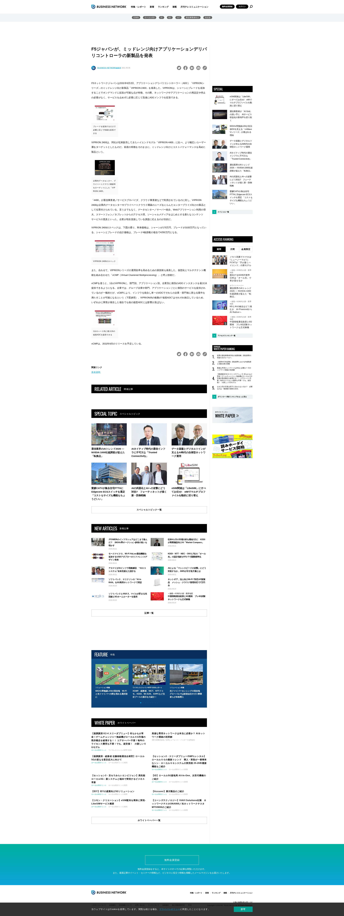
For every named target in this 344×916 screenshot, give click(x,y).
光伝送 (208, 18)
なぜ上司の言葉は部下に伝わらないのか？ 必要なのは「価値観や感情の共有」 (234, 388)
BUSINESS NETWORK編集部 (109, 68)
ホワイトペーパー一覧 (149, 820)
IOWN (136, 18)
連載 (174, 7)
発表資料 (96, 372)
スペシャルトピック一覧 (149, 510)
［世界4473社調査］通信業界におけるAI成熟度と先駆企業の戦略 (234, 363)
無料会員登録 (227, 7)
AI (162, 18)
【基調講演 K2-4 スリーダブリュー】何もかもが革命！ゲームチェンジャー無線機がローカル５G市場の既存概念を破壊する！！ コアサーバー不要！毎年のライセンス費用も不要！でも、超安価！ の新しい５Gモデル (234, 378)
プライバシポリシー (169, 909)
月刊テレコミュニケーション (194, 7)
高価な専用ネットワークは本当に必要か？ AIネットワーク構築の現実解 (234, 369)
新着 (152, 7)
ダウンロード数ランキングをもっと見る (232, 397)
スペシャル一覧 (223, 212)
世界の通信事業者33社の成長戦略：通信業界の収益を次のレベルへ (234, 357)
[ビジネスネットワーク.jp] (108, 6)
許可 (243, 909)
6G (170, 18)
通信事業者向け (192, 18)
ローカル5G (150, 18)
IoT (178, 18)
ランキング (163, 7)
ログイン (242, 7)
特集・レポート (138, 7)
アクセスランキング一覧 (226, 336)
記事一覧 (149, 613)
